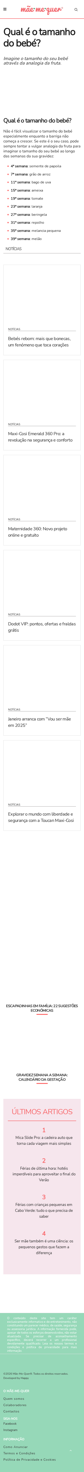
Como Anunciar (15, 1447)
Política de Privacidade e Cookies (29, 1460)
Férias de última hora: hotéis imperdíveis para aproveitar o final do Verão (44, 1174)
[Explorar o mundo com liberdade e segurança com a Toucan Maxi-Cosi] (42, 768)
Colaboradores (15, 1405)
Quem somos (13, 1399)
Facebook (10, 1424)
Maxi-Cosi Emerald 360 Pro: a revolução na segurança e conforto (40, 437)
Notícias (14, 329)
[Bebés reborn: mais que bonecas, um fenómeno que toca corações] (42, 293)
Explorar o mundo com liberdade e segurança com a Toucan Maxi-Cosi (41, 817)
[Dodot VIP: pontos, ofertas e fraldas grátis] (42, 578)
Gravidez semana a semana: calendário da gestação (42, 1077)
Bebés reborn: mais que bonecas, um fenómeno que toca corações (39, 342)
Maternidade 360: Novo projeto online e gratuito (37, 532)
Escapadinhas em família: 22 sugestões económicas (42, 1008)
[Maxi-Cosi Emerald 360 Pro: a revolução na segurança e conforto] (42, 388)
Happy (25, 1378)
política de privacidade (43, 1347)
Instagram (10, 1430)
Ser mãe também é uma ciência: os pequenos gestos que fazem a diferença (44, 1247)
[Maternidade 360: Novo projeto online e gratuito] (42, 483)
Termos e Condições (19, 1453)
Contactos (11, 1411)
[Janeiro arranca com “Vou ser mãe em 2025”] (42, 673)
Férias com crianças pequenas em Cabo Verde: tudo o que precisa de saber (44, 1210)
